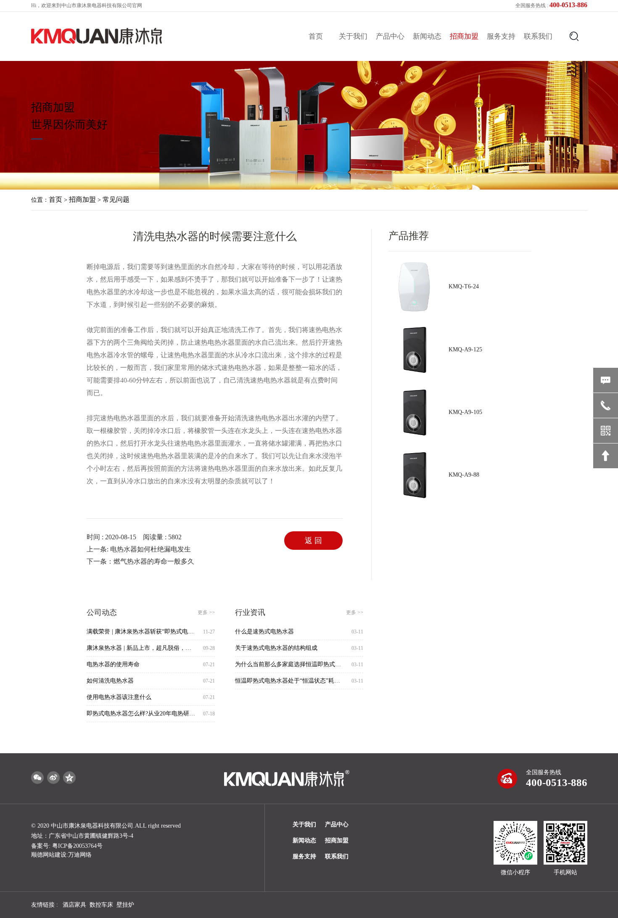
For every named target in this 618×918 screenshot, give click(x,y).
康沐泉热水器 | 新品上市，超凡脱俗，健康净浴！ (141, 648)
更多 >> (206, 612)
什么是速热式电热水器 (264, 631)
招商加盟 (464, 36)
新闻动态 (427, 36)
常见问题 (116, 199)
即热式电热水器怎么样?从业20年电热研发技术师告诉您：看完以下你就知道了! (141, 713)
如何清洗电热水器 (110, 681)
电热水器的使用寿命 (113, 664)
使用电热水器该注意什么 (119, 697)
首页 (316, 36)
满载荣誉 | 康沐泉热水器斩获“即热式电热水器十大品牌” (141, 631)
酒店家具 (74, 905)
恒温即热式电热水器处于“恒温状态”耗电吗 (290, 681)
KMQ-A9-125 (465, 349)
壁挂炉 (125, 905)
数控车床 (101, 905)
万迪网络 (80, 855)
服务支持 (501, 36)
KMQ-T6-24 (464, 286)
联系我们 (538, 36)
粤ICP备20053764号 (77, 846)
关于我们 (353, 36)
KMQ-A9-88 (464, 475)
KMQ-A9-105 (465, 412)
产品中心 (390, 36)
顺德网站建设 (48, 855)
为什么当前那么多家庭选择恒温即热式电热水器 (290, 664)
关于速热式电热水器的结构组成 (276, 648)
